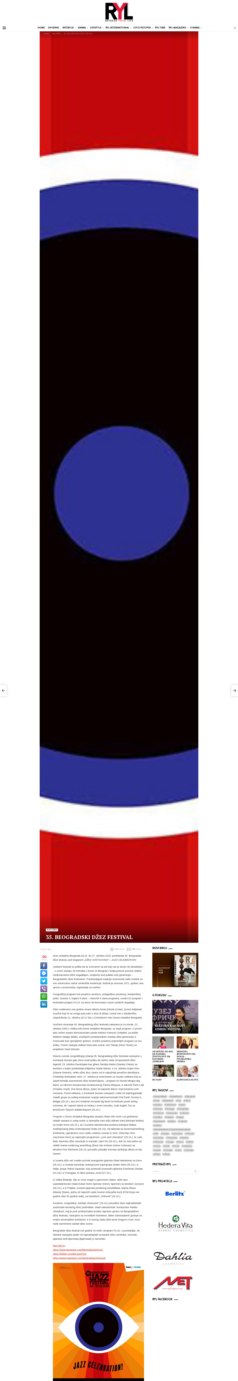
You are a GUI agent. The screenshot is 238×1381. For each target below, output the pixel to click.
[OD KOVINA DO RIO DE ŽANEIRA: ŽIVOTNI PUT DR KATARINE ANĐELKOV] (163, 1042)
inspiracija (172, 1113)
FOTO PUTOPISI (142, 28)
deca (188, 1101)
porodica (178, 1134)
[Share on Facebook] (43, 965)
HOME (41, 28)
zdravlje (189, 1150)
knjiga (180, 1117)
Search (195, 1172)
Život (167, 1154)
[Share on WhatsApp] (43, 996)
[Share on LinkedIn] (43, 1004)
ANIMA (82, 28)
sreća (157, 1146)
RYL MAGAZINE (177, 28)
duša (183, 1105)
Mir (156, 1134)
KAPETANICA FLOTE (187, 1079)
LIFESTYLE (95, 28)
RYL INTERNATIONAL (117, 28)
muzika (166, 1134)
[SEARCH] (235, 28)
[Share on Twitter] (43, 981)
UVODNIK (53, 28)
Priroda (190, 1134)
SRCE (190, 1142)
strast (176, 1146)
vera (179, 1150)
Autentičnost (176, 1096)
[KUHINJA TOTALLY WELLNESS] (3, 690)
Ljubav (158, 1125)
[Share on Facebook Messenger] (43, 973)
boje (157, 1101)
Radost (185, 1138)
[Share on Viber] (43, 988)
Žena (157, 1154)
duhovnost (171, 1105)
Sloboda (159, 1142)
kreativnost (160, 1121)
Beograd (191, 1096)
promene (159, 1138)
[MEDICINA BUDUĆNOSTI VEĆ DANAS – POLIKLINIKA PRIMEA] (187, 1042)
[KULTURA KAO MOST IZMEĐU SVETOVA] (175, 1017)
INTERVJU (68, 28)
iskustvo (185, 1113)
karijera (170, 1117)
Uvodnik (168, 1150)
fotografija (183, 1109)
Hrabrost (159, 1113)
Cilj (179, 1101)
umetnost (188, 1146)
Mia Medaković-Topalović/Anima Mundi (172, 1129)
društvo (158, 1105)
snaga (170, 1142)
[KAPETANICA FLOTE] (187, 1071)
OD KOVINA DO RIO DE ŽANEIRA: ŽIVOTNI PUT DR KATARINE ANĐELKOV (162, 1056)
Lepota (183, 1121)
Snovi (180, 1142)
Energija (170, 1109)
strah (167, 1146)
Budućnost (168, 1101)
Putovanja (172, 1138)
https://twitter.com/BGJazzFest (69, 1254)
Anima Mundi (160, 1096)
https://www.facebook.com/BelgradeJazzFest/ (78, 1250)
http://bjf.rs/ (59, 1245)
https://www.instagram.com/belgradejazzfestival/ (79, 1258)
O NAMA (194, 28)
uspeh (157, 1150)
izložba (158, 1117)
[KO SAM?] (163, 1071)
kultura (172, 1121)
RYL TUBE (160, 28)
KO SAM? (157, 1079)
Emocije (158, 1109)
